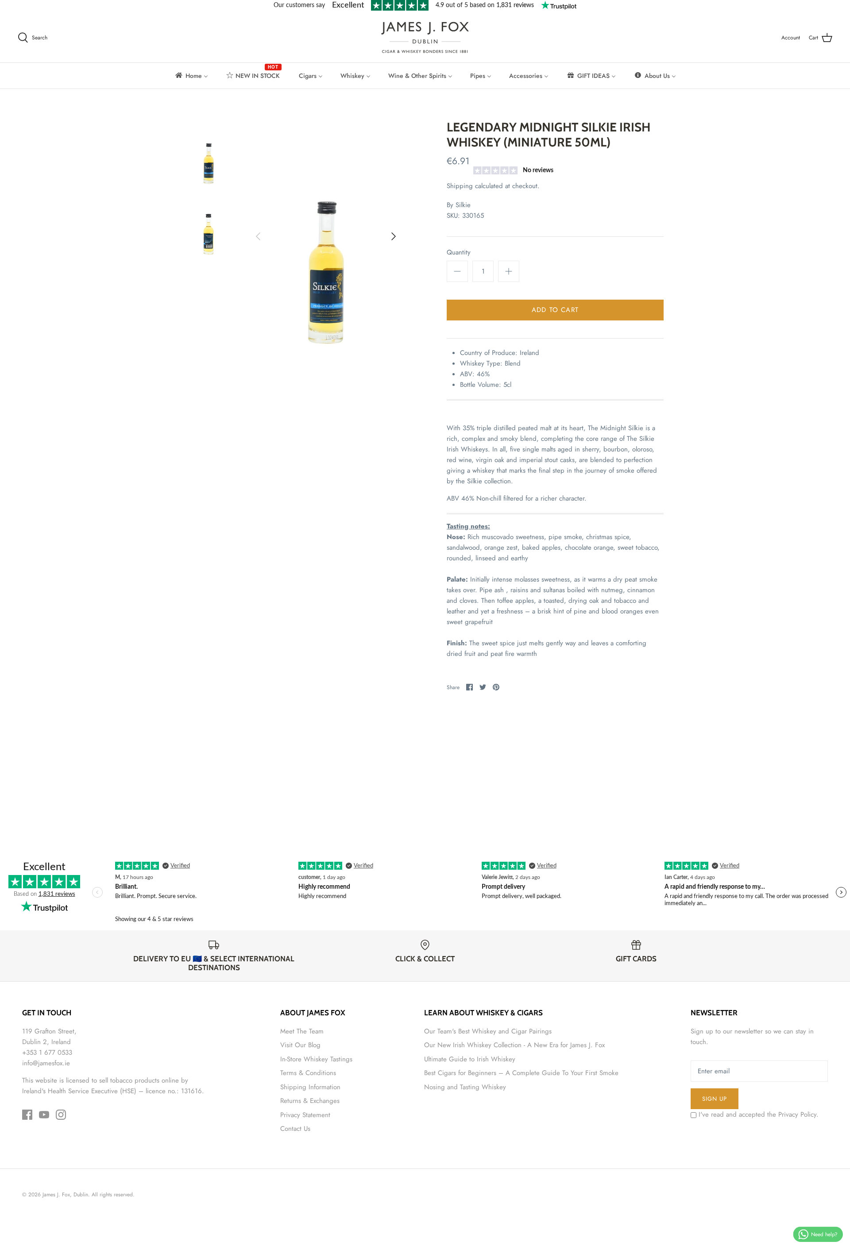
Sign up (714, 1099)
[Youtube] (44, 1115)
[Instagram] (61, 1115)
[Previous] (258, 236)
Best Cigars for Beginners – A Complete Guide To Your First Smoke (521, 1073)
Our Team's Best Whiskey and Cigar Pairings (488, 1031)
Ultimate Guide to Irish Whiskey (469, 1059)
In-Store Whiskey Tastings (316, 1059)
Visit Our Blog (300, 1045)
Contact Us (295, 1128)
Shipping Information (310, 1087)
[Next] (393, 236)
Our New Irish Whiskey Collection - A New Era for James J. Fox (514, 1045)
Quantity (459, 252)
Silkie (463, 205)
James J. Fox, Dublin (65, 1195)
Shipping (460, 186)
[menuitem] (191, 76)
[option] (325, 236)
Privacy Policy (797, 1114)
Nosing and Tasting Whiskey (465, 1087)
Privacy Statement (305, 1115)
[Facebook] (27, 1115)
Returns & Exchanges (310, 1101)
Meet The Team (302, 1031)
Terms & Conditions (308, 1073)
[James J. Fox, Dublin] (425, 37)
